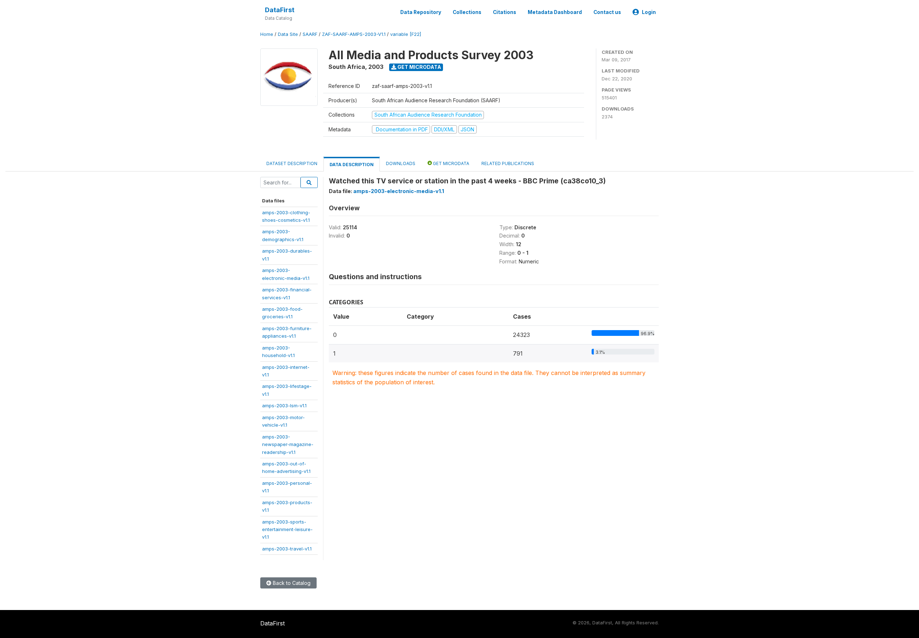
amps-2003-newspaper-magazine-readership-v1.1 (287, 444)
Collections (467, 12)
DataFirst (279, 10)
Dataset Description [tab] (291, 163)
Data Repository (420, 12)
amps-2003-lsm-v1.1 (284, 405)
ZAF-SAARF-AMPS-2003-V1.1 (354, 34)
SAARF (310, 34)
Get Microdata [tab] (450, 163)
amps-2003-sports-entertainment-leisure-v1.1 (287, 529)
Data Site (288, 34)
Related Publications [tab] (507, 163)
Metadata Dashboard (555, 12)
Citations (504, 12)
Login (649, 12)
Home (266, 34)
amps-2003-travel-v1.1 (287, 549)
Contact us (607, 12)
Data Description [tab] (352, 164)
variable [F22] (405, 34)
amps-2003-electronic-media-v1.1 (398, 191)
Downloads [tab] (400, 163)
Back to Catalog (291, 583)
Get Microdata (418, 67)
